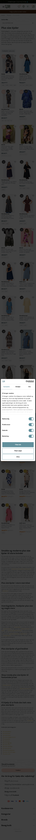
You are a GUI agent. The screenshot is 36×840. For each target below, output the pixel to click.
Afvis (18, 457)
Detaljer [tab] (18, 386)
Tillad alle (18, 444)
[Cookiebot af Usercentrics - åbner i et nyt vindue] (26, 381)
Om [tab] (29, 386)
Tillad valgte (18, 451)
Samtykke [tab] (6, 386)
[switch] (31, 424)
